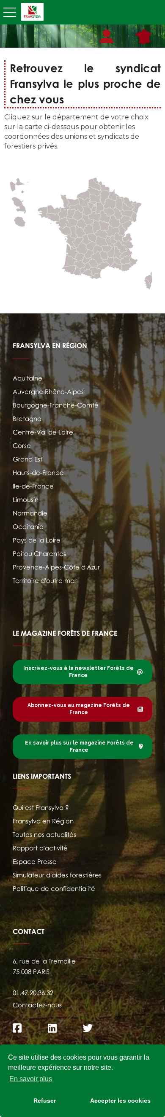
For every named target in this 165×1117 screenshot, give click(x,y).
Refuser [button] (44, 1100)
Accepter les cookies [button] (120, 1100)
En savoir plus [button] (30, 1078)
